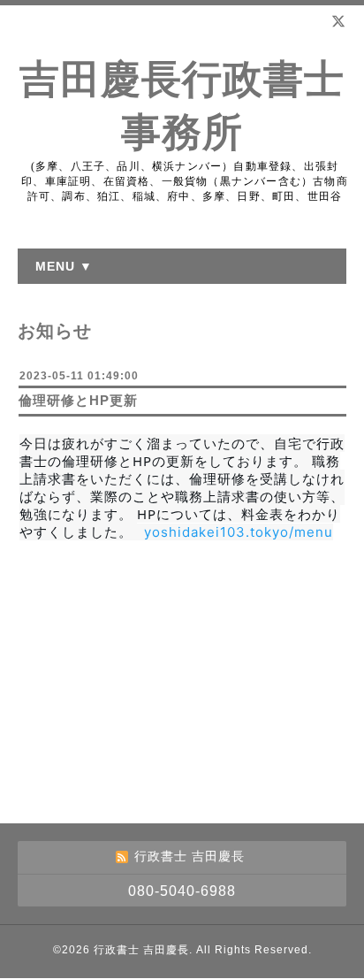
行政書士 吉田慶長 (141, 950)
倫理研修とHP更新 (78, 400)
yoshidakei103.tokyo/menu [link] (238, 532)
